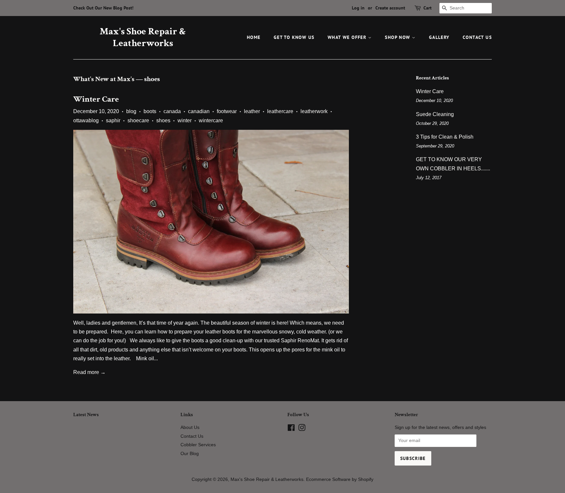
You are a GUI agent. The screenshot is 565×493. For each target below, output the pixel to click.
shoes (163, 120)
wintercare (211, 120)
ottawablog (86, 120)
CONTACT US (477, 37)
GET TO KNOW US (294, 37)
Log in (358, 8)
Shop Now (398, 37)
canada (172, 111)
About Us (189, 427)
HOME (254, 37)
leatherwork (314, 111)
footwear (227, 111)
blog (131, 111)
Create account (390, 8)
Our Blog (189, 453)
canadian (199, 111)
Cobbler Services (198, 444)
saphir (113, 120)
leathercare (280, 111)
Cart (427, 8)
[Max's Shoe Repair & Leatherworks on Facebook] (291, 429)
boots (150, 111)
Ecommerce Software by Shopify (339, 479)
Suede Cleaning (435, 114)
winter (185, 120)
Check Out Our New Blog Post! (103, 8)
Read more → (89, 372)
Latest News (86, 415)
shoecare (138, 120)
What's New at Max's (103, 79)
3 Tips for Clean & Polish (444, 137)
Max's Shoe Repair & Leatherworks (143, 37)
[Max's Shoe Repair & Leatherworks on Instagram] (301, 429)
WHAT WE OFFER (348, 37)
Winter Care (96, 99)
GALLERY (439, 37)
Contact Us (191, 436)
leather (252, 111)
